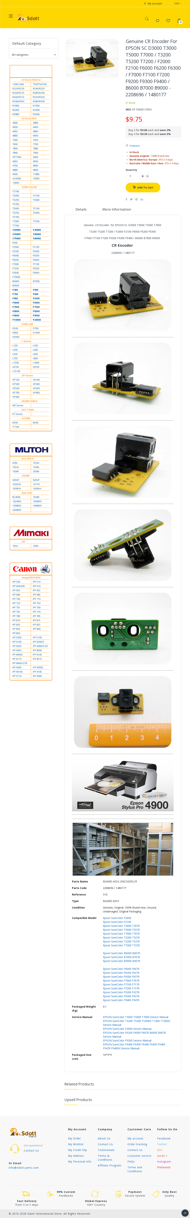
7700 (35, 144)
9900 (15, 174)
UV (23, 541)
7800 (15, 148)
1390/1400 (18, 84)
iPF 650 (16, 590)
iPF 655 (36, 590)
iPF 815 (36, 620)
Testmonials (106, 1150)
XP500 (15, 388)
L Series (26, 341)
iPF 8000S (17, 654)
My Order (74, 1138)
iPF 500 (16, 581)
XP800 (36, 392)
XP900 (15, 396)
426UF (15, 480)
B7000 (36, 281)
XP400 (36, 384)
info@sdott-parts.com (24, 1167)
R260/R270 (18, 92)
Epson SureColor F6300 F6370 (121, 976)
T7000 (15, 221)
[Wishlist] (168, 20)
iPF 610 (36, 586)
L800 (35, 358)
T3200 (15, 199)
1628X (36, 497)
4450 (15, 131)
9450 (15, 161)
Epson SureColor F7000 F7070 (121, 980)
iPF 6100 (16, 641)
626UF (36, 480)
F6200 (36, 255)
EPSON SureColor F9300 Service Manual (127, 1040)
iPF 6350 (16, 646)
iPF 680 (16, 594)
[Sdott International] (28, 18)
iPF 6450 (16, 650)
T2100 (15, 191)
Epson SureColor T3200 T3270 (121, 937)
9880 (15, 169)
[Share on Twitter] (131, 199)
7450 (35, 140)
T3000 (15, 195)
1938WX (16, 505)
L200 (35, 345)
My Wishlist (76, 1144)
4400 (35, 127)
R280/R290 (39, 92)
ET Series (17, 414)
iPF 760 (36, 607)
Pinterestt (164, 1167)
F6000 (15, 255)
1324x (36, 462)
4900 (35, 135)
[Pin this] (136, 199)
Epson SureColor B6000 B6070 (121, 953)
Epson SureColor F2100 (117, 922)
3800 (15, 122)
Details (81, 209)
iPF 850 (16, 633)
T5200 (15, 212)
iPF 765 (16, 611)
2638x (36, 471)
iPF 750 (36, 603)
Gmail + (162, 1155)
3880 (35, 122)
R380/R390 (39, 101)
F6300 (15, 259)
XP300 (15, 384)
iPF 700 (16, 599)
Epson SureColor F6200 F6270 (121, 972)
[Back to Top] (185, 1213)
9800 (35, 165)
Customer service (139, 1155)
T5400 (36, 212)
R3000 (36, 114)
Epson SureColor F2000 (117, 918)
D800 (15, 332)
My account (135, 1138)
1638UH (16, 488)
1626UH (16, 484)
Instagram (164, 1161)
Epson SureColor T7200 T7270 (121, 945)
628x (15, 462)
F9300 (15, 272)
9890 (35, 169)
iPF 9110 (16, 676)
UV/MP (26, 475)
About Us (104, 1138)
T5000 (15, 208)
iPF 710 (36, 599)
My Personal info (79, 1161)
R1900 (36, 105)
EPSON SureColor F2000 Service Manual (127, 1028)
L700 (14, 358)
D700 (35, 328)
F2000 (15, 247)
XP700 (15, 392)
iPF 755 (16, 607)
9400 (35, 157)
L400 (35, 349)
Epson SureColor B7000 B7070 (121, 957)
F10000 (16, 277)
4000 (15, 127)
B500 (35, 422)
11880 (36, 174)
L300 (14, 349)
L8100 (36, 367)
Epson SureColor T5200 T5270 (121, 941)
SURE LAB (27, 324)
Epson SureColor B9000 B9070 (121, 961)
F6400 (36, 259)
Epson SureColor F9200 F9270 (121, 992)
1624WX (16, 501)
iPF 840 (36, 629)
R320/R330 (39, 97)
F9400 (36, 272)
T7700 (15, 225)
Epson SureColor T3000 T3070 (121, 926)
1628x (36, 467)
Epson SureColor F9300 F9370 (121, 996)
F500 (14, 242)
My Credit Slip (77, 1150)
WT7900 (16, 157)
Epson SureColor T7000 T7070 (121, 933)
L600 (35, 354)
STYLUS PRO (29, 118)
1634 (15, 545)
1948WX (37, 505)
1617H (36, 484)
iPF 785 (36, 616)
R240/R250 (39, 88)
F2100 (36, 247)
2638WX (16, 510)
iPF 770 (36, 611)
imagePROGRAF (31, 577)
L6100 (15, 367)
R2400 (36, 110)
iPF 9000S (38, 667)
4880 (15, 135)
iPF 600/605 (18, 586)
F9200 (36, 268)
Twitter (162, 1144)
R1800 (15, 105)
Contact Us (31, 1150)
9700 (15, 165)
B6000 (15, 281)
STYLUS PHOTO (31, 80)
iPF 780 (16, 616)
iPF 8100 (37, 654)
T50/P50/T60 (40, 84)
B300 (15, 422)
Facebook (164, 1138)
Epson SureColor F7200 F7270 (121, 988)
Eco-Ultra (27, 458)
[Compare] (157, 20)
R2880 (15, 114)
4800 (35, 131)
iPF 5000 (16, 637)
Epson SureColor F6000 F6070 (121, 969)
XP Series (27, 375)
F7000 (15, 264)
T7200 (36, 221)
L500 (14, 354)
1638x (15, 471)
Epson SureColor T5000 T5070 (121, 929)
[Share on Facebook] (126, 199)
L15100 (16, 371)
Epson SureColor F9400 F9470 (121, 1000)
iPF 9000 (16, 667)
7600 (15, 144)
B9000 (15, 285)
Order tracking (137, 1144)
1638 (35, 545)
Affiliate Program (109, 1165)
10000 (36, 178)
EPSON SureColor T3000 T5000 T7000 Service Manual (135, 1017)
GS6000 (16, 178)
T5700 (15, 217)
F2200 (15, 251)
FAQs (131, 1161)
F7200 (15, 268)
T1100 (15, 426)
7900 (35, 152)
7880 (35, 148)
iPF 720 (16, 603)
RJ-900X (16, 497)
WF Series (18, 405)
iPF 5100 (37, 637)
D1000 (36, 332)
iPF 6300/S (38, 641)
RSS (159, 1150)
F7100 (36, 264)
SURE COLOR (29, 187)
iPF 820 (16, 624)
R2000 (15, 110)
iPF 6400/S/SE (40, 646)
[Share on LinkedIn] (141, 199)
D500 (15, 328)
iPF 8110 (16, 658)
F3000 (36, 251)
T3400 (36, 199)
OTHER (26, 418)
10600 (15, 182)
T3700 (15, 204)
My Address (76, 1155)
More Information (116, 209)
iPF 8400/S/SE (19, 663)
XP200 (36, 379)
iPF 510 (36, 581)
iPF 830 (16, 629)
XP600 (36, 388)
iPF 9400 (37, 676)
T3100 (36, 195)
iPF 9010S (17, 671)
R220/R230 (18, 88)
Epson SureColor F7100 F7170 (121, 984)
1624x (15, 467)
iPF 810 (16, 620)
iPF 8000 (37, 650)
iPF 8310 (37, 658)
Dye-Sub (27, 492)
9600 (35, 161)
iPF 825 (36, 624)
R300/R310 (18, 97)
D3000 (15, 337)
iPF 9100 (37, 671)
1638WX (37, 501)
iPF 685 (36, 594)
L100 (14, 345)
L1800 (36, 362)
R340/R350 (18, 101)
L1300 (15, 362)
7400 (15, 140)
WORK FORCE (29, 401)
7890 (15, 152)
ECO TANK (28, 409)
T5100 (36, 208)
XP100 (15, 379)
